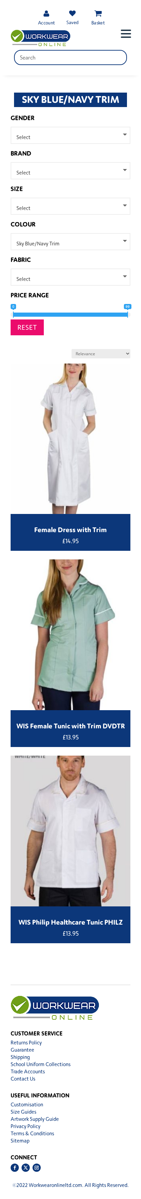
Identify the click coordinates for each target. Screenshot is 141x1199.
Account (46, 22)
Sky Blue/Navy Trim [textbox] (38, 243)
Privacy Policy (25, 1126)
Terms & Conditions (32, 1133)
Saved (72, 22)
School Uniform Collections (40, 1064)
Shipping (20, 1057)
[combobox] (70, 135)
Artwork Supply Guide (35, 1119)
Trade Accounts (28, 1071)
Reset (27, 327)
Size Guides (23, 1111)
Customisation (27, 1104)
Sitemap (20, 1140)
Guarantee (22, 1050)
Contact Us (23, 1078)
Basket (98, 22)
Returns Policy (26, 1042)
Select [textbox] (23, 137)
